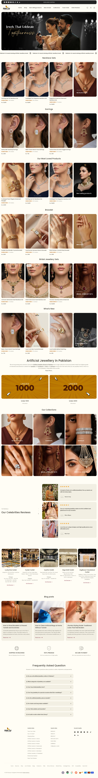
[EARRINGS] (85, 130)
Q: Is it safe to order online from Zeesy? (37, 714)
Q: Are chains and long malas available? (37, 703)
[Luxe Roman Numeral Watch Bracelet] (37, 231)
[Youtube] (11, 2)
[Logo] (6, 7)
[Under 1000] (24, 389)
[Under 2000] (73, 389)
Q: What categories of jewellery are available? (38, 681)
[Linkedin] (19, 2)
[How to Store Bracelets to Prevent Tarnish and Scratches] (16, 621)
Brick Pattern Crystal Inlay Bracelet (59, 250)
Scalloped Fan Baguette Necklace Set (36, 98)
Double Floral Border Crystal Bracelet (11, 250)
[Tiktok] (15, 2)
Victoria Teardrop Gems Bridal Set (59, 299)
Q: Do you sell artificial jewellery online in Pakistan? (40, 676)
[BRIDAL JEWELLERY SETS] (85, 280)
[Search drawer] (87, 7)
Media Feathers (26, 772)
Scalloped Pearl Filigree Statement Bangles (11, 200)
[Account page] (91, 7)
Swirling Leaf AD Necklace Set (9, 98)
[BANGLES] (81, 429)
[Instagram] (4, 2)
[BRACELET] (85, 231)
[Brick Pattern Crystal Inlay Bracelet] (61, 231)
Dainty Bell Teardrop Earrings (9, 149)
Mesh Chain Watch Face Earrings (35, 149)
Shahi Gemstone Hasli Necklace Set (36, 299)
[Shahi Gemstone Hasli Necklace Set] (37, 280)
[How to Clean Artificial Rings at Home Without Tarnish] (49, 621)
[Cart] (94, 7)
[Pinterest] (13, 2)
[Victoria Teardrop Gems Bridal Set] (61, 280)
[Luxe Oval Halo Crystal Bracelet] (37, 330)
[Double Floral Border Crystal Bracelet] (12, 231)
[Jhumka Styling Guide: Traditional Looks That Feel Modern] (81, 621)
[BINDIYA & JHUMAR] (81, 460)
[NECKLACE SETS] (85, 79)
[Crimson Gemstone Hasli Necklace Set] (12, 280)
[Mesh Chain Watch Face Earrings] (37, 130)
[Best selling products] (85, 180)
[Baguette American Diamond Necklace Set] (61, 79)
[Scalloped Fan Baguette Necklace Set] (37, 79)
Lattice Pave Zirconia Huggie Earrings (60, 149)
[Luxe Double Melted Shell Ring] (61, 330)
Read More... (49, 370)
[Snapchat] (17, 2)
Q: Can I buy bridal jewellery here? (35, 687)
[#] (49, 31)
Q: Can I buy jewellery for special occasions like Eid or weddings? (44, 692)
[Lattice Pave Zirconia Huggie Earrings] (61, 130)
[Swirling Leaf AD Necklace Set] (12, 79)
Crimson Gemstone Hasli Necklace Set (12, 299)
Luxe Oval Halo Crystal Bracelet (34, 349)
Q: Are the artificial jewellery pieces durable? (38, 698)
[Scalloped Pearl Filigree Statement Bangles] (12, 180)
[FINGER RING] (17, 460)
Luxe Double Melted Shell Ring (58, 349)
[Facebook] (7, 2)
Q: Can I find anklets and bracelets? (36, 709)
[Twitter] (9, 2)
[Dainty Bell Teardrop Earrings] (12, 130)
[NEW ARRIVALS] (85, 330)
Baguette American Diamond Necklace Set (58, 99)
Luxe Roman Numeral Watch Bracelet (36, 250)
